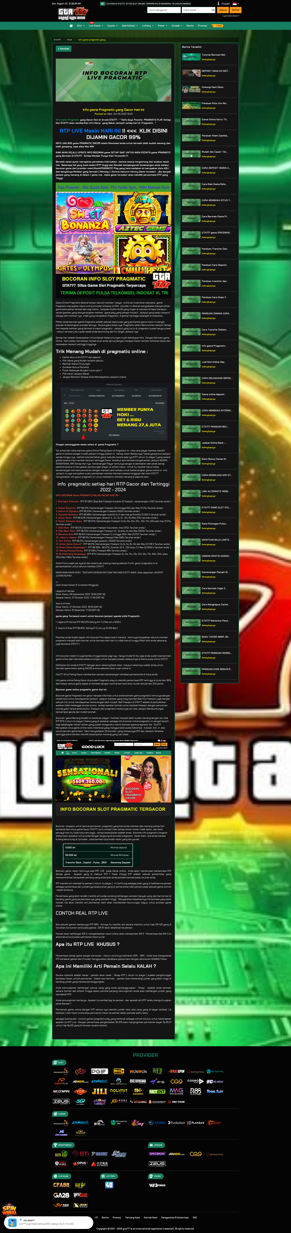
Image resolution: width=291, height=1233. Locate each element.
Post (69, 39)
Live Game (94, 25)
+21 (96, 1217)
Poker (161, 25)
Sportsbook (128, 25)
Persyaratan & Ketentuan (175, 1217)
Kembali (64, 48)
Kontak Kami (150, 1217)
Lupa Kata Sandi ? (230, 15)
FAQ (195, 1217)
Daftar (235, 9)
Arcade (176, 25)
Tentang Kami (132, 1217)
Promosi (202, 25)
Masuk (223, 9)
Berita (190, 25)
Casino (111, 25)
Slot (79, 25)
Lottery (146, 25)
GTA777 (57, 39)
